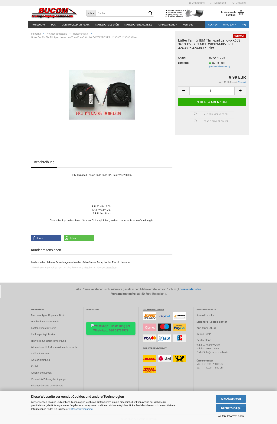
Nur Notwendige (231, 407)
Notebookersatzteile (138, 24)
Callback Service (40, 353)
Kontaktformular (205, 315)
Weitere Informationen (231, 416)
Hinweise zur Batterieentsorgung (48, 340)
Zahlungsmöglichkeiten (43, 334)
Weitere (188, 24)
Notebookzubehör (107, 24)
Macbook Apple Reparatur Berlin (48, 315)
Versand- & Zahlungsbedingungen (49, 379)
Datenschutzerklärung (81, 409)
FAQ (244, 24)
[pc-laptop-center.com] (56, 13)
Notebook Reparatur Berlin (45, 321)
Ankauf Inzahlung (40, 359)
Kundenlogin (219, 3)
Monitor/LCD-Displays (75, 24)
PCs (53, 24)
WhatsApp (229, 24)
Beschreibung (44, 162)
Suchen (212, 24)
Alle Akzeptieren (231, 398)
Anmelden (111, 267)
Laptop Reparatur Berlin (43, 328)
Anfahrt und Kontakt (41, 372)
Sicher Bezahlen (153, 309)
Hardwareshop (167, 24)
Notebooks (38, 24)
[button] (46, 238)
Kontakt (35, 366)
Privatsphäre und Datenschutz (47, 385)
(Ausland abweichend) (219, 66)
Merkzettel (240, 3)
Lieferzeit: (183, 62)
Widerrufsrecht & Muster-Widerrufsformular (54, 347)
